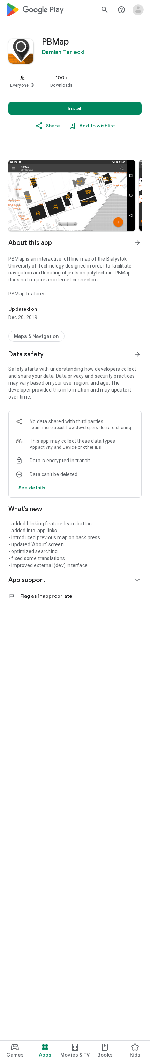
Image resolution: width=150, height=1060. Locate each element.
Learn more (41, 427)
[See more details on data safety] (32, 487)
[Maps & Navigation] (36, 336)
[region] (75, 81)
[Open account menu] (138, 9)
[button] (32, 85)
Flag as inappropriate (40, 596)
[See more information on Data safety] (137, 354)
